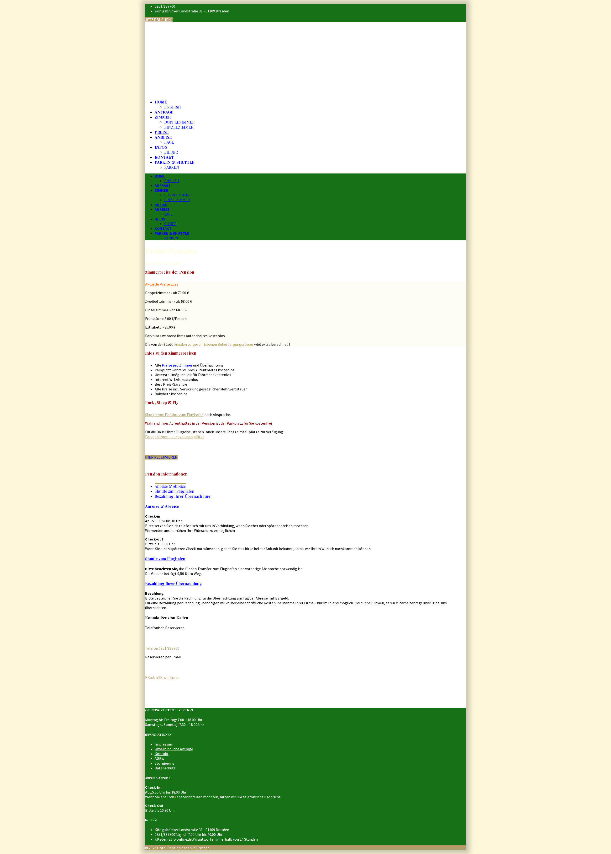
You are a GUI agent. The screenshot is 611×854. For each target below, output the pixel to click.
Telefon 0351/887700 (162, 648)
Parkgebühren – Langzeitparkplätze (174, 436)
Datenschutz (165, 768)
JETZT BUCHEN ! (159, 19)
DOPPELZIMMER (179, 121)
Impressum (164, 744)
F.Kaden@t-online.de (162, 677)
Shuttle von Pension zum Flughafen (174, 414)
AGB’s (159, 758)
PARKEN (171, 167)
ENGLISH (172, 106)
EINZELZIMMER (178, 127)
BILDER (171, 152)
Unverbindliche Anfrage (174, 748)
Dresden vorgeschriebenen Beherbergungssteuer (213, 344)
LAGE (169, 142)
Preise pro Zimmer (177, 365)
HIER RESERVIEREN (161, 457)
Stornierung (164, 763)
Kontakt (162, 753)
